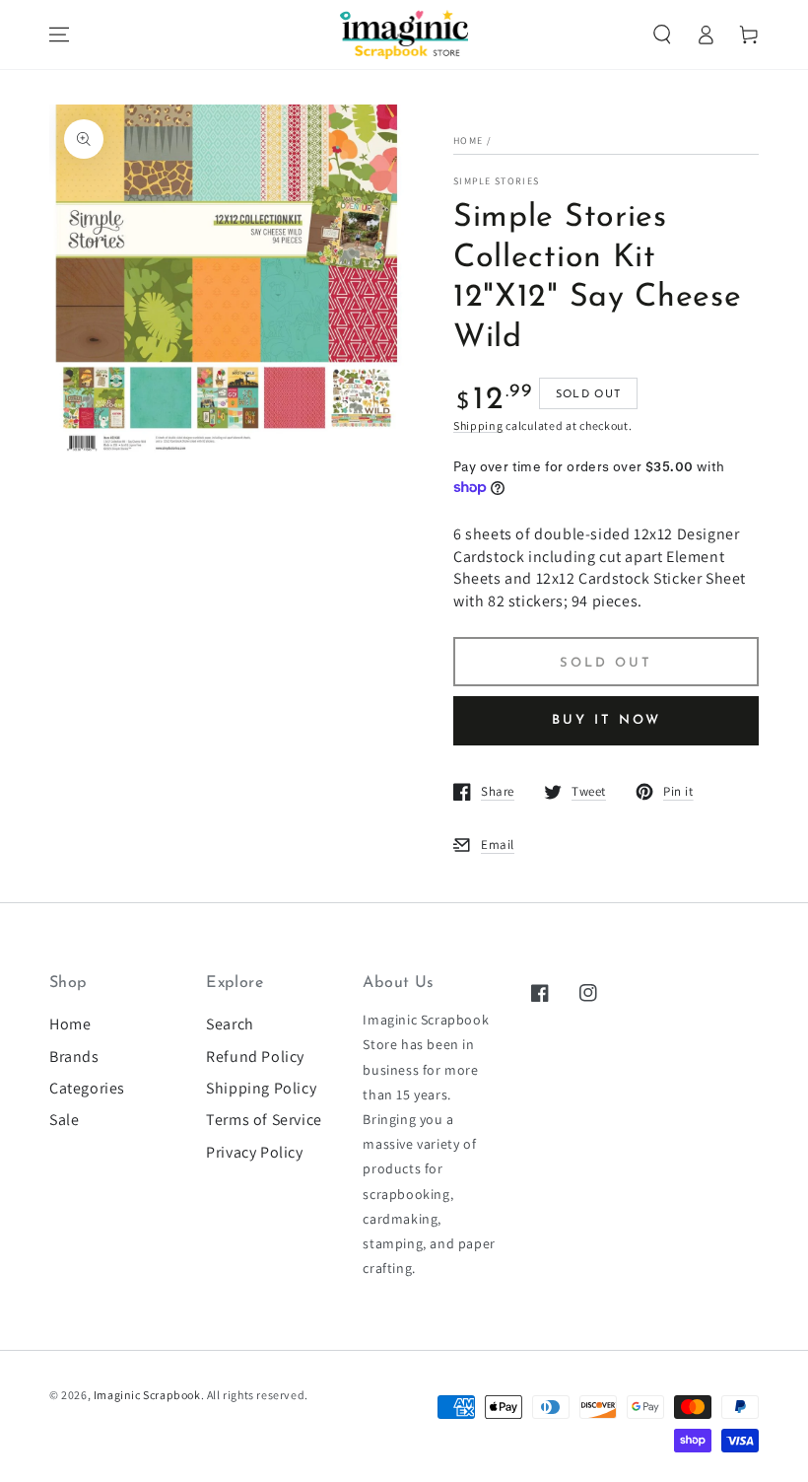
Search (230, 1024)
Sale (64, 1119)
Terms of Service (264, 1119)
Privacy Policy (254, 1152)
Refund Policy (255, 1056)
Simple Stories (496, 181)
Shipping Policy (261, 1088)
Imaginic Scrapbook (147, 1394)
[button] (662, 34)
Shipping (478, 425)
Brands (74, 1056)
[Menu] (59, 34)
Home (468, 140)
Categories (87, 1088)
